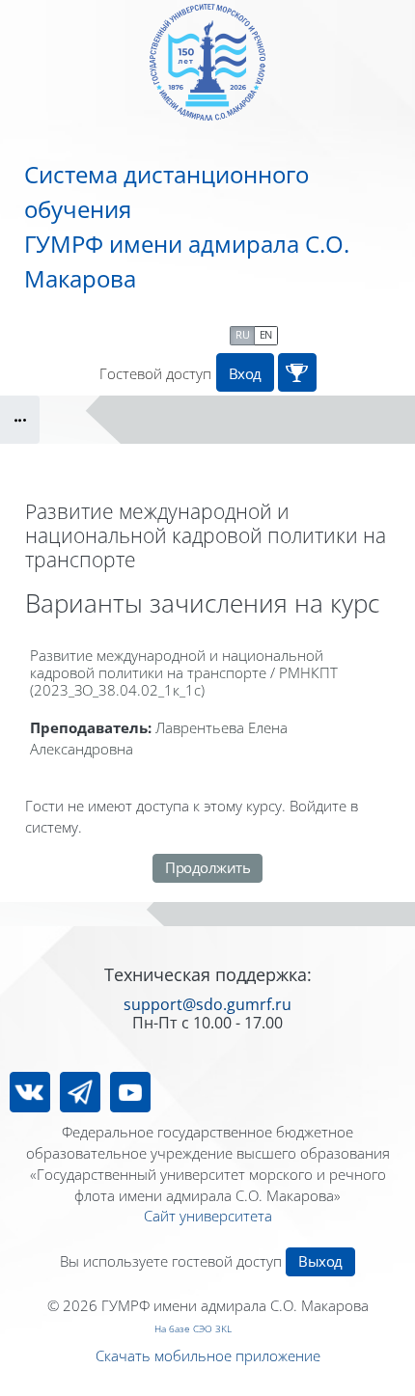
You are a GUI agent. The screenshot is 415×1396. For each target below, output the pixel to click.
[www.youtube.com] (130, 1092)
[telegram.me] (80, 1092)
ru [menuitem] (242, 334)
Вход (245, 373)
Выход (320, 1261)
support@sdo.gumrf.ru (207, 1004)
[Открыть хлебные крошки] (20, 420)
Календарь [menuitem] (181, 333)
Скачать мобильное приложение (208, 1355)
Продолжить (207, 867)
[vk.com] (30, 1092)
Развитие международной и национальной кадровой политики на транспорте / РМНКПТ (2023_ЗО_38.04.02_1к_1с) (184, 672)
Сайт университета (208, 1215)
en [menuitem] (266, 334)
